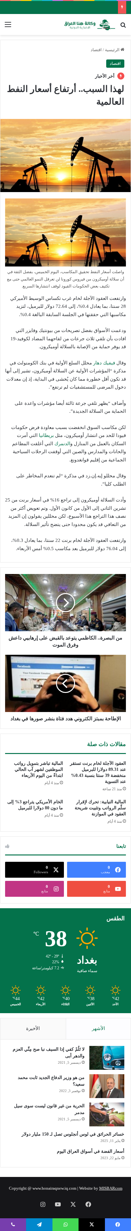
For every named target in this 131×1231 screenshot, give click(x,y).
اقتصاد (96, 49)
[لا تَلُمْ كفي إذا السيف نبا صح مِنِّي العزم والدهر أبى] (106, 1058)
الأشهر (98, 1028)
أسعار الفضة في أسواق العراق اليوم (90, 1151)
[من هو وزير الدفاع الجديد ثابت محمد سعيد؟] (106, 1086)
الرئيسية (113, 49)
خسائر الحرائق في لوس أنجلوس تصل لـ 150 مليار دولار (73, 1134)
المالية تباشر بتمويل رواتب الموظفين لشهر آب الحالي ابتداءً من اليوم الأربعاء (38, 769)
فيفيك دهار (104, 362)
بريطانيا (46, 435)
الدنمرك (62, 443)
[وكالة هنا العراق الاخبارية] (89, 24)
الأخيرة (33, 1028)
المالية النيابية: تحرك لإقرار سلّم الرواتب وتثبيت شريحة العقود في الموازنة (100, 807)
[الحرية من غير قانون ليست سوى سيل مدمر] (106, 1114)
